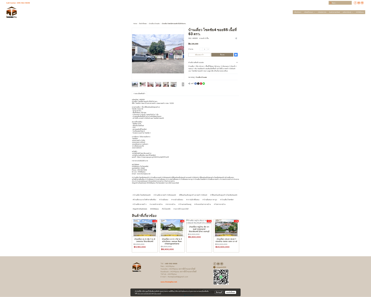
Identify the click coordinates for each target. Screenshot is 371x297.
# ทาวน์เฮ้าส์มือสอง (192, 200)
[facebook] (355, 2)
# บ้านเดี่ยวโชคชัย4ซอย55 (142, 195)
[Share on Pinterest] (201, 83)
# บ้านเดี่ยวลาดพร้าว (140, 204)
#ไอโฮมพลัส (166, 209)
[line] (362, 2)
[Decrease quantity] (201, 49)
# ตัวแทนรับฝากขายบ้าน (202, 204)
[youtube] (358, 2)
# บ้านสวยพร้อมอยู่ (184, 204)
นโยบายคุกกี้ (157, 293)
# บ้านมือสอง (163, 200)
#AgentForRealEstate (140, 209)
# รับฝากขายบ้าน (219, 204)
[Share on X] (198, 83)
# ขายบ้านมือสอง (177, 200)
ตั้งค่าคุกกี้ (219, 292)
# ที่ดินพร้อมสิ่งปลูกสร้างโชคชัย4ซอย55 (223, 195)
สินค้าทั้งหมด (143, 23)
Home (135, 23)
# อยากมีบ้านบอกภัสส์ (181, 209)
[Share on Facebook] (195, 83)
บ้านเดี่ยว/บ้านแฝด (154, 23)
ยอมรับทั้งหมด (230, 292)
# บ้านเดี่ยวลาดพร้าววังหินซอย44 (165, 195)
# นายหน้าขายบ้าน (156, 204)
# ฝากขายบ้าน (170, 204)
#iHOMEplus (154, 209)
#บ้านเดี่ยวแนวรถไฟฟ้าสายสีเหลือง (144, 200)
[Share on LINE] (204, 83)
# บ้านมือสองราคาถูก (210, 200)
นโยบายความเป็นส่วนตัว (144, 293)
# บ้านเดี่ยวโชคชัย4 (226, 200)
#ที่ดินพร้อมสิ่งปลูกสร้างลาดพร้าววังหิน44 (193, 195)
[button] (340, 2)
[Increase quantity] (208, 49)
